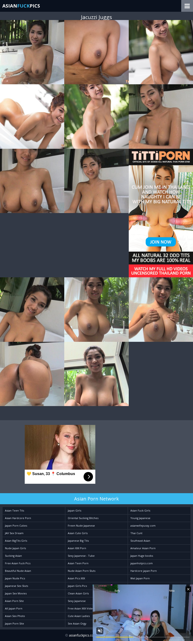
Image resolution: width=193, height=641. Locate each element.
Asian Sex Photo (15, 616)
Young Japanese (140, 518)
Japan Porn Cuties (16, 525)
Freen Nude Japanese (81, 525)
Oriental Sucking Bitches (83, 518)
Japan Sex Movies (16, 593)
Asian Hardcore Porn (18, 518)
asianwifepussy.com (143, 525)
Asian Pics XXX (76, 578)
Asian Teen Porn (78, 563)
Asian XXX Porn (77, 548)
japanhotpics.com (141, 563)
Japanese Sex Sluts (16, 586)
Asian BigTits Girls (16, 540)
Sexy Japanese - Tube (81, 555)
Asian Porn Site (14, 601)
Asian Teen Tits (14, 510)
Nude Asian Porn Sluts (81, 570)
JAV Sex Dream (14, 533)
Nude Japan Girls (15, 548)
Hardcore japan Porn (143, 570)
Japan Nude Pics (15, 578)
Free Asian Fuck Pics (17, 563)
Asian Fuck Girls (140, 510)
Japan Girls (74, 510)
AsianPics (21, 6)
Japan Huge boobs (141, 555)
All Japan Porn (13, 608)
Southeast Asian (140, 540)
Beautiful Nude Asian (18, 570)
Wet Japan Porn (140, 578)
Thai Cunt (136, 533)
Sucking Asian (13, 555)
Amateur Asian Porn (143, 548)
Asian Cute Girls (78, 533)
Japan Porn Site (14, 623)
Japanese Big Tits (78, 540)
